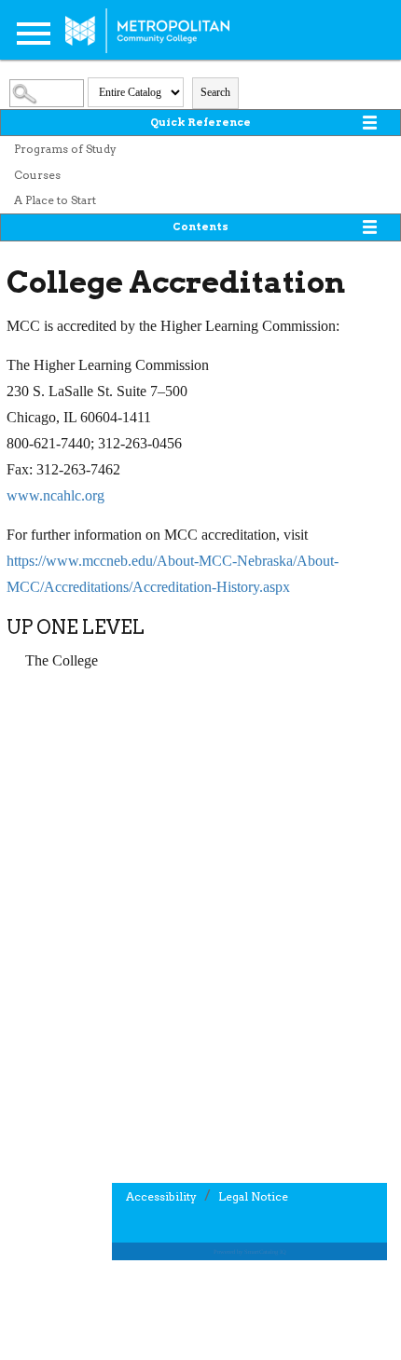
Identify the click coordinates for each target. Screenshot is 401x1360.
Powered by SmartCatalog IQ (250, 1251)
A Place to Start (55, 200)
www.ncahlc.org (55, 495)
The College (61, 660)
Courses (37, 175)
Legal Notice (253, 1196)
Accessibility (161, 1196)
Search (215, 92)
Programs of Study (65, 149)
